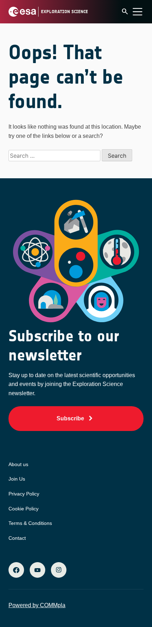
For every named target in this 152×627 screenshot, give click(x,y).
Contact (17, 538)
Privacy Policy (23, 494)
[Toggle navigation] (137, 12)
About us (18, 464)
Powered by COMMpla (36, 605)
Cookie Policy (23, 508)
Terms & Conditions (30, 523)
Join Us (16, 479)
